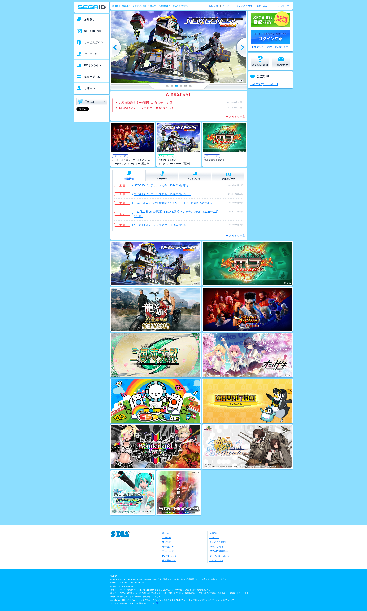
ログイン (227, 6)
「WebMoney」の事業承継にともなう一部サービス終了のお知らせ (174, 202)
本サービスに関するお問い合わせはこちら (192, 590)
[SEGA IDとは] (91, 31)
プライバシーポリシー (220, 556)
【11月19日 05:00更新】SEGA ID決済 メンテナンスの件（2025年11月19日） (176, 214)
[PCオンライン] (91, 65)
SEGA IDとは (169, 542)
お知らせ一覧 (237, 116)
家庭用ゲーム (169, 560)
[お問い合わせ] (281, 61)
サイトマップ (282, 6)
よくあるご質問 (244, 6)
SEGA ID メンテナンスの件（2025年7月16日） (162, 224)
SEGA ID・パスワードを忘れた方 (271, 47)
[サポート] (91, 88)
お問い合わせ (264, 6)
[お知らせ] (91, 19)
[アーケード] (91, 54)
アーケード (168, 551)
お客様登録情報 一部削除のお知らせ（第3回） (147, 102)
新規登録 (213, 6)
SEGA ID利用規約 (218, 551)
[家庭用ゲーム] (91, 77)
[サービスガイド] (91, 42)
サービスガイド (170, 546)
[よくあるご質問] (260, 61)
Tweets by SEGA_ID (264, 84)
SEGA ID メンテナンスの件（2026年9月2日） (147, 107)
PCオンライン (169, 556)
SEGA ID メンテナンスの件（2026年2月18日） (162, 194)
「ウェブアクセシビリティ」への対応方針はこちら (132, 603)
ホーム (165, 533)
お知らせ (166, 537)
